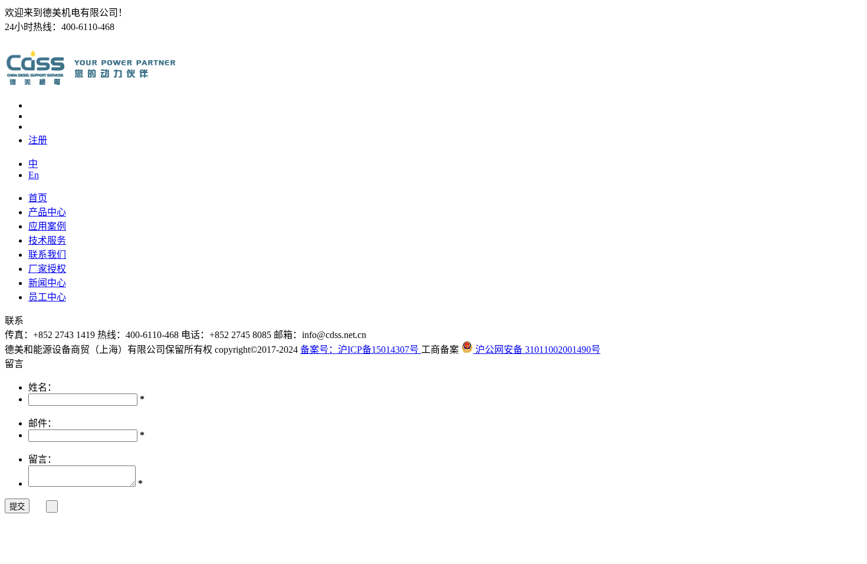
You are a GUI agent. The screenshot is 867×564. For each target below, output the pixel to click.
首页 (37, 198)
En (33, 175)
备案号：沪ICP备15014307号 (360, 350)
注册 (37, 140)
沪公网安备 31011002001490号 (536, 350)
